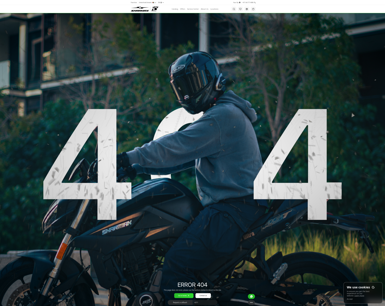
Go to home (182, 295)
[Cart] (253, 9)
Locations (214, 9)
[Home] (140, 9)
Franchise (134, 2)
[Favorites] (240, 9)
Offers (182, 9)
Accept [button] (350, 299)
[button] (180, 302)
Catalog (175, 9)
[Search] (234, 9)
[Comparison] (246, 9)
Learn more (359, 295)
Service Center (193, 9)
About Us (204, 9)
